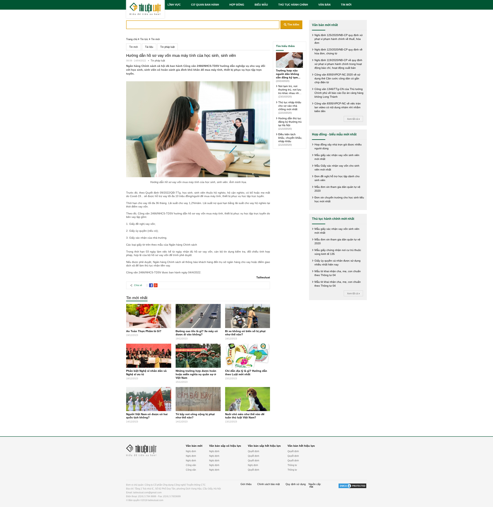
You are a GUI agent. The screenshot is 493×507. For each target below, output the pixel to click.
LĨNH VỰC (174, 4)
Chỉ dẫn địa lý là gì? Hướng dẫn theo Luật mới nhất (246, 372)
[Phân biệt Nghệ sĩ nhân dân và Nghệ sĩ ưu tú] (148, 356)
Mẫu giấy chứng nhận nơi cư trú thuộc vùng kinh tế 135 (337, 251)
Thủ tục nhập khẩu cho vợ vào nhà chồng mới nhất (289, 106)
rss (311, 486)
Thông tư (292, 465)
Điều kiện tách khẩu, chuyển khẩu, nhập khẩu (290, 138)
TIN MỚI (346, 4)
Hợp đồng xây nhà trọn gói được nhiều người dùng (338, 146)
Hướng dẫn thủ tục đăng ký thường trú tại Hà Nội (290, 122)
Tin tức (144, 39)
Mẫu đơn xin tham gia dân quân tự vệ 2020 (337, 188)
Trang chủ (131, 39)
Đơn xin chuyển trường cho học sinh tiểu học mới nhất (339, 199)
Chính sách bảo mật (268, 484)
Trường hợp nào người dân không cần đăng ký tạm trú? (287, 74)
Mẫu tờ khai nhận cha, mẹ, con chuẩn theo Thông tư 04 (337, 273)
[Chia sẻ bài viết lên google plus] (156, 285)
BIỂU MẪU (261, 4)
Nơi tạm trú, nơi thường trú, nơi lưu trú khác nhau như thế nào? (289, 90)
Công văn (191, 465)
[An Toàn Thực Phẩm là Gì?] (148, 316)
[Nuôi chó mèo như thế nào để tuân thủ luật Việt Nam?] (247, 399)
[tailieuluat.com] (145, 9)
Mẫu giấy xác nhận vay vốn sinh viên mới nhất (336, 157)
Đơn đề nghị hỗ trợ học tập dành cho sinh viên (337, 178)
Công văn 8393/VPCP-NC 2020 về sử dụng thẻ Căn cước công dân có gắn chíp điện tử (337, 78)
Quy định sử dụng (296, 484)
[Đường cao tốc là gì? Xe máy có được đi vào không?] (198, 316)
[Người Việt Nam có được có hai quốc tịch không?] (148, 399)
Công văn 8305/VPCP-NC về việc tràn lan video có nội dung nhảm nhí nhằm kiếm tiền (337, 107)
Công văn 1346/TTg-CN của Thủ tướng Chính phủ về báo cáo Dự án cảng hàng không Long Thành (338, 92)
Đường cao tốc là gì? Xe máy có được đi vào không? (197, 332)
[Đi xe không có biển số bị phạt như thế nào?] (247, 316)
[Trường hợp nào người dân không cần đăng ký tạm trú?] (289, 60)
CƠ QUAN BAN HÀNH (205, 4)
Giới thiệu (246, 484)
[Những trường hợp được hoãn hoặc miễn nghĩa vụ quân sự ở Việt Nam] (198, 356)
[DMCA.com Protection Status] (352, 492)
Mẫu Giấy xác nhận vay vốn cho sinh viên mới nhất (336, 167)
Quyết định (253, 451)
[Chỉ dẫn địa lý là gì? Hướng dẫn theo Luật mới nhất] (247, 356)
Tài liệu (149, 46)
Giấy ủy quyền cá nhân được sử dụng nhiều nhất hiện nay (337, 262)
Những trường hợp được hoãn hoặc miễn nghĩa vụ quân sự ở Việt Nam (196, 374)
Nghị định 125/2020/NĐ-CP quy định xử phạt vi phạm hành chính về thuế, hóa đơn (338, 39)
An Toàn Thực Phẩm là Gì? (143, 330)
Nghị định (191, 451)
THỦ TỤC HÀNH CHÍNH (293, 4)
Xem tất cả (353, 119)
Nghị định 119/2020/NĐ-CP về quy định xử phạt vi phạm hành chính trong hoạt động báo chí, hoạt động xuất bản (338, 64)
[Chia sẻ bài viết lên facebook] (151, 285)
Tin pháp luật (167, 46)
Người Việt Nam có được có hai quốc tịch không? (147, 415)
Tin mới (155, 39)
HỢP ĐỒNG (236, 4)
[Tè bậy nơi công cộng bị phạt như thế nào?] (198, 399)
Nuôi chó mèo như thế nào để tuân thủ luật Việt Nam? (244, 415)
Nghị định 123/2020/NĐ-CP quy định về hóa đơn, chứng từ (338, 51)
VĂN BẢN (324, 4)
